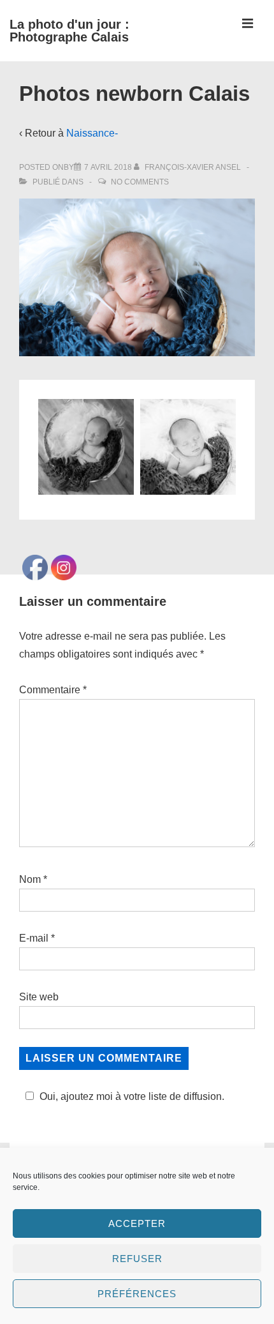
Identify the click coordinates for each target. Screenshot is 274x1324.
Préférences (137, 1293)
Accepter (137, 1223)
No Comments (140, 181)
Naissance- (92, 133)
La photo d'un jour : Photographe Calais (69, 30)
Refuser (137, 1258)
